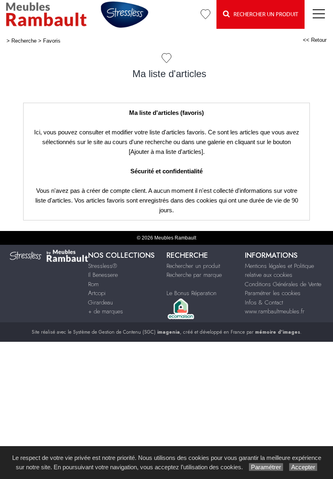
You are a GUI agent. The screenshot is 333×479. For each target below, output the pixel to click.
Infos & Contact (264, 302)
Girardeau (100, 302)
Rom (93, 284)
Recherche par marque (194, 274)
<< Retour (315, 40)
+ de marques (105, 311)
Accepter (303, 467)
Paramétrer (266, 467)
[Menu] (319, 14)
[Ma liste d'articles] (205, 14)
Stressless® (102, 265)
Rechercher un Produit (264, 14)
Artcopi (97, 293)
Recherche (24, 41)
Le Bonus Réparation (191, 293)
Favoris (52, 41)
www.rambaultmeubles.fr (275, 311)
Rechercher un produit (193, 265)
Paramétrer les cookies (273, 293)
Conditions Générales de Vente (283, 284)
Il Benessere (103, 274)
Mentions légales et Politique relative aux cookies (279, 270)
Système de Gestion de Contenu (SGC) (126, 332)
